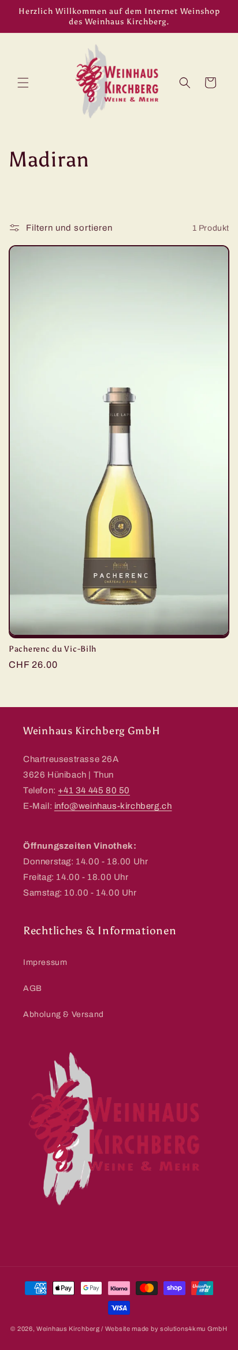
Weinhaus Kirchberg (68, 1328)
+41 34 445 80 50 (94, 790)
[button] (23, 82)
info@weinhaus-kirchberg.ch (113, 806)
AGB (32, 988)
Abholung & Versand (63, 1014)
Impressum (45, 962)
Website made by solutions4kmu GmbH (166, 1328)
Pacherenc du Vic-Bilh (52, 648)
